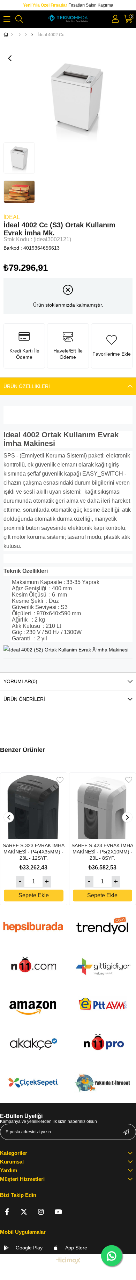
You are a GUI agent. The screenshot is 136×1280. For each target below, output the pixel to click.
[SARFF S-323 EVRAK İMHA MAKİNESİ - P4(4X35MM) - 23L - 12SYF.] (33, 806)
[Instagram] (41, 1211)
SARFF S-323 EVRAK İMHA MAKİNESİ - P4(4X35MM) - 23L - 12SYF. (34, 852)
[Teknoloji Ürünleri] (20, 35)
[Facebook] (7, 1211)
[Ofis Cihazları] (26, 35)
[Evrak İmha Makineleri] (32, 35)
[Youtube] (58, 1211)
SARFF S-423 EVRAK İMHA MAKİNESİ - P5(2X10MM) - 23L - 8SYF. (102, 852)
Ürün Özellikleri (26, 386)
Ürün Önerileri (24, 699)
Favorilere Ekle (59, 780)
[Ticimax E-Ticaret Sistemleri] (68, 1261)
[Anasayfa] (12, 35)
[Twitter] (24, 1211)
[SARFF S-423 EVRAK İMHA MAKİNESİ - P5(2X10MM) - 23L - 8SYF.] (102, 806)
